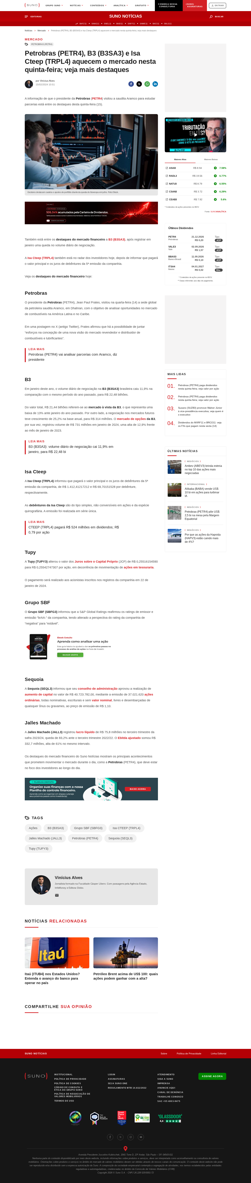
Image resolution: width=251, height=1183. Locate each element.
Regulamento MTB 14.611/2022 (127, 1088)
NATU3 (173, 183)
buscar (219, 17)
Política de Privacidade (189, 1053)
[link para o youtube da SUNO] (141, 1137)
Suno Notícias (36, 1053)
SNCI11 (155, 24)
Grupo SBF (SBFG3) (88, 828)
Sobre (164, 1053)
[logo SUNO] (32, 5)
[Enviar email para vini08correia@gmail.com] (57, 895)
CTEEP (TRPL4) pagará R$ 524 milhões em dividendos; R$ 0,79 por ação (74, 529)
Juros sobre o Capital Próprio (96, 561)
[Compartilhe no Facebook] (131, 84)
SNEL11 (107, 24)
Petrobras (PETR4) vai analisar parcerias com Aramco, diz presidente (73, 357)
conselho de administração (97, 688)
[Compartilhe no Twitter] (139, 84)
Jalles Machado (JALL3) (45, 838)
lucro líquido (85, 732)
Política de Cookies (67, 1083)
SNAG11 (95, 24)
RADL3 (173, 175)
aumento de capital (39, 694)
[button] (34, 17)
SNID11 (119, 24)
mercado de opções (131, 419)
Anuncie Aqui (166, 1088)
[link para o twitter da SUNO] (120, 1137)
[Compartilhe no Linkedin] (155, 84)
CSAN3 (173, 191)
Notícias (28, 30)
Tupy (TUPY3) (38, 848)
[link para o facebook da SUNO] (110, 1137)
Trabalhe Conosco (170, 1097)
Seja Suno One (118, 1083)
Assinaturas (116, 1079)
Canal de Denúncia (170, 1092)
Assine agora (212, 1076)
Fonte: (215, 212)
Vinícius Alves (68, 877)
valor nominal (102, 700)
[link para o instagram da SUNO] (131, 1137)
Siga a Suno (165, 1079)
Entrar (219, 5)
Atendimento (166, 1074)
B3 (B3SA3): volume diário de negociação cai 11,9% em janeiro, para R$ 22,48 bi (71, 449)
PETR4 (97, 98)
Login (111, 1074)
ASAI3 (172, 168)
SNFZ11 (83, 24)
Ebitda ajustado (129, 738)
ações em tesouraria (139, 567)
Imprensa (163, 1083)
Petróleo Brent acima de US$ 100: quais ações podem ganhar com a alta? (125, 976)
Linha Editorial (218, 1053)
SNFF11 (131, 24)
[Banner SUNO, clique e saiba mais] (91, 216)
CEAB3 (173, 199)
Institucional (63, 1074)
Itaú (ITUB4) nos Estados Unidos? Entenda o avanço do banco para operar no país (52, 978)
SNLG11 (168, 24)
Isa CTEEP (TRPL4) (126, 828)
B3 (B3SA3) (116, 239)
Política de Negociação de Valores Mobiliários (72, 1095)
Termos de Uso (64, 1101)
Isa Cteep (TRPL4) (40, 258)
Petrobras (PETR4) (41, 44)
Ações (33, 828)
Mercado (42, 30)
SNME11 (144, 24)
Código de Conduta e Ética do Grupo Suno (68, 1088)
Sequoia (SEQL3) (120, 838)
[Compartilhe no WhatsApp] (147, 84)
